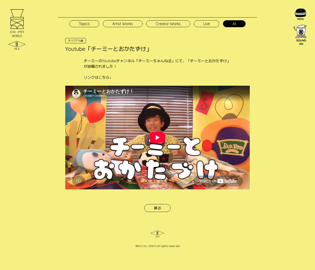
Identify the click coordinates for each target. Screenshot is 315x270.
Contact (275, 78)
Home (273, 20)
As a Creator (279, 53)
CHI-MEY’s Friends (282, 70)
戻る (157, 208)
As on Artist (278, 45)
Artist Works (122, 23)
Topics (274, 28)
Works (274, 62)
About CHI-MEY (280, 37)
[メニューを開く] (300, 14)
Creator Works (168, 23)
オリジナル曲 (75, 40)
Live (206, 23)
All (234, 23)
